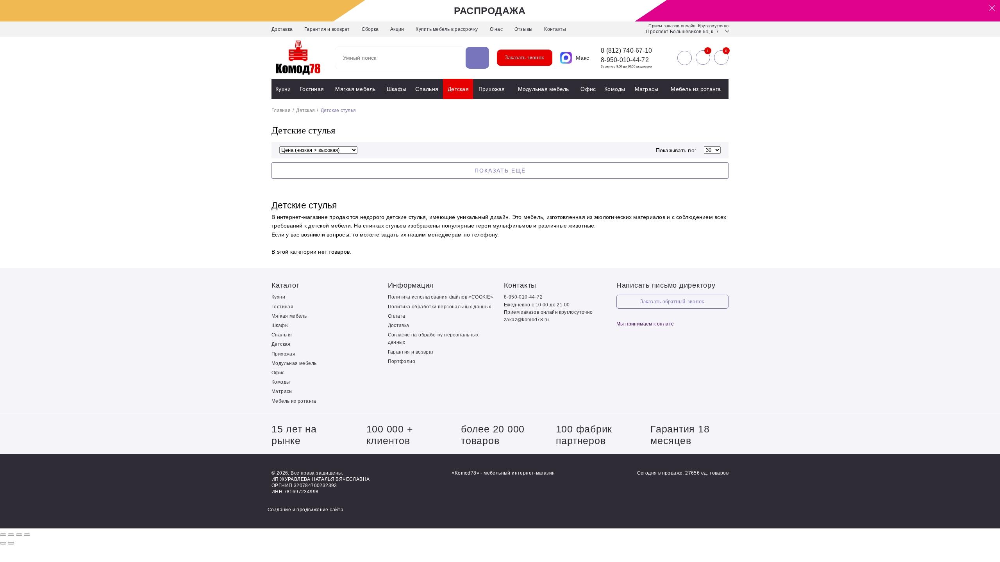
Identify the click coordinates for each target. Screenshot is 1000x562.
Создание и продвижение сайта (305, 509)
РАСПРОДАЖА (490, 10)
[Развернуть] (19, 535)
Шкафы (396, 89)
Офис (588, 89)
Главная (281, 110)
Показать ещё (500, 170)
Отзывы (523, 29)
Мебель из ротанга (696, 89)
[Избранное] (703, 57)
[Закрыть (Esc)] (3, 535)
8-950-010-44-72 (625, 60)
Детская (458, 89)
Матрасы (647, 89)
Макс (582, 58)
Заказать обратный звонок (672, 301)
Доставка (282, 29)
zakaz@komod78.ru (526, 319)
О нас (496, 29)
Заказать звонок (524, 57)
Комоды (614, 89)
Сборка (370, 29)
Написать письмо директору (666, 285)
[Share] (11, 535)
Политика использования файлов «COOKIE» (440, 297)
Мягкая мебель (355, 89)
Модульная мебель (543, 89)
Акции (397, 29)
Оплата (396, 316)
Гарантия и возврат (327, 29)
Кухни (283, 89)
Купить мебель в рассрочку (447, 29)
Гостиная (312, 89)
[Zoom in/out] (27, 535)
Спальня (426, 89)
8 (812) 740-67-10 (626, 51)
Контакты (555, 29)
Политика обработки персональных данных (439, 306)
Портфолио (402, 361)
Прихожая (492, 89)
